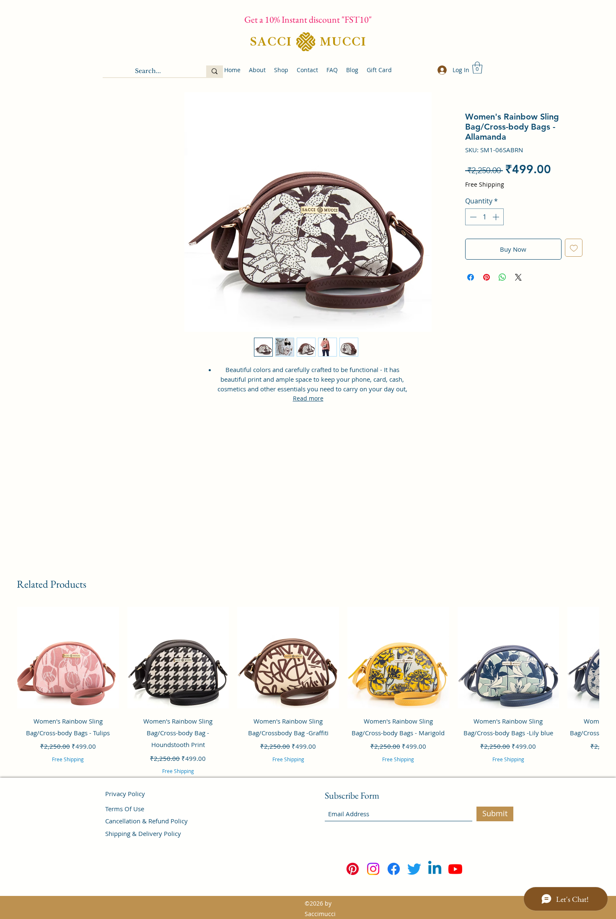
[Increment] (496, 217)
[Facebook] (394, 869)
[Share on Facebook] (471, 277)
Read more (308, 398)
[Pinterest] (352, 869)
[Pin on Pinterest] (486, 277)
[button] (477, 68)
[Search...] (214, 71)
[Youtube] (455, 869)
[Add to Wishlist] (574, 248)
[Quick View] (68, 658)
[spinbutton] (484, 217)
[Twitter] (414, 869)
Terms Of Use (124, 808)
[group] (308, 702)
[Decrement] (472, 217)
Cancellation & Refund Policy (146, 821)
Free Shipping (484, 184)
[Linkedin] (435, 869)
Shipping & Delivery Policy (143, 833)
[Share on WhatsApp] (502, 277)
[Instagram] (373, 869)
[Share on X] (518, 277)
